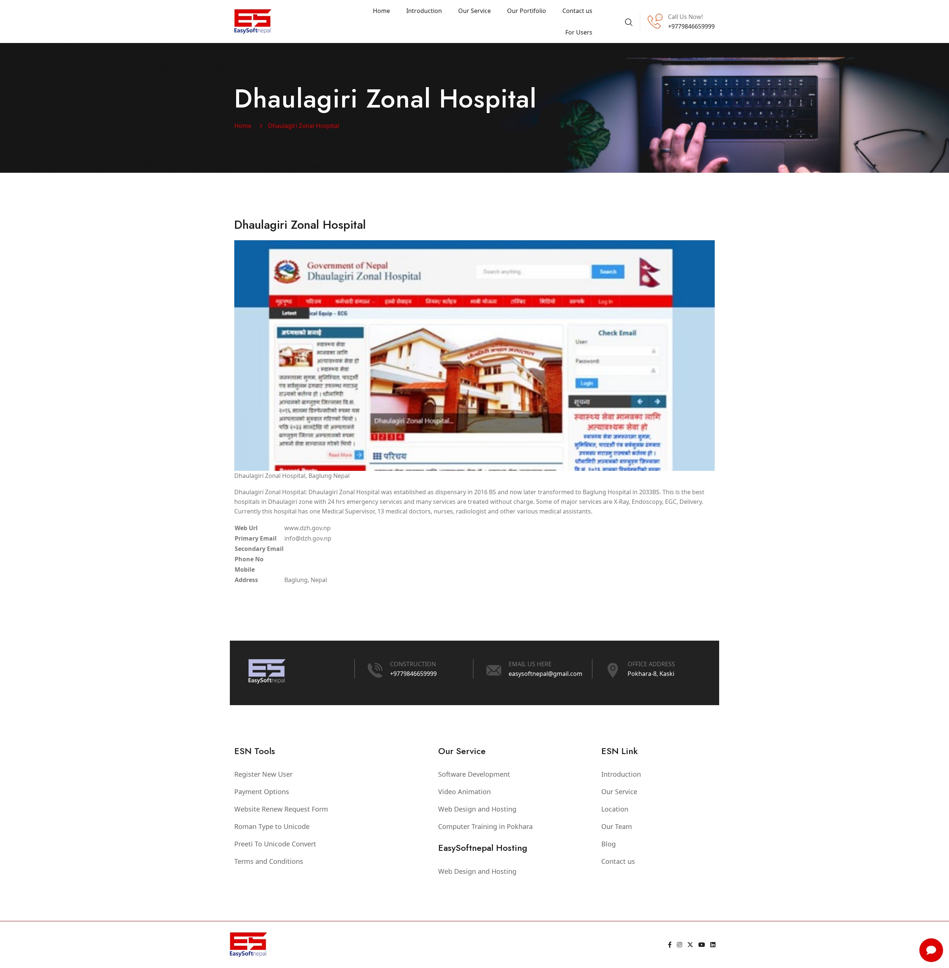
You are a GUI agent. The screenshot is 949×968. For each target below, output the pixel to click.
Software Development (474, 774)
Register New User (263, 774)
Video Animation (464, 791)
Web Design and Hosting (477, 809)
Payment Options (261, 791)
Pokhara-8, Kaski (651, 674)
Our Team (616, 826)
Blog (608, 843)
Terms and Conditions (268, 861)
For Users (578, 32)
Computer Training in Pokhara (485, 826)
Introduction (424, 11)
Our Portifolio (526, 11)
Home (381, 11)
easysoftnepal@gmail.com (545, 674)
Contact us (577, 11)
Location (614, 809)
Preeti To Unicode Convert (275, 843)
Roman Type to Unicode (272, 826)
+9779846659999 (413, 674)
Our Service (474, 11)
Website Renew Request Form (281, 809)
